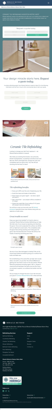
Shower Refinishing (7, 344)
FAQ (28, 338)
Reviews (29, 344)
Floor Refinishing (7, 349)
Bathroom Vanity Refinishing (10, 346)
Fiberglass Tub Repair (8, 352)
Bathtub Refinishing (8, 336)
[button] (48, 3)
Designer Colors (31, 341)
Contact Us (30, 346)
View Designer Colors (26, 312)
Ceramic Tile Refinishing (9, 341)
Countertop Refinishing (9, 338)
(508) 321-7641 (13, 328)
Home (28, 336)
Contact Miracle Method (24, 275)
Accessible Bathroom (8, 355)
